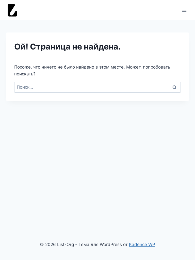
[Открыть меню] (184, 10)
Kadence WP (142, 244)
